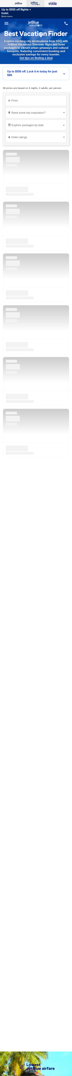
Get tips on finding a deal (36, 58)
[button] (36, 73)
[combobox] (37, 102)
